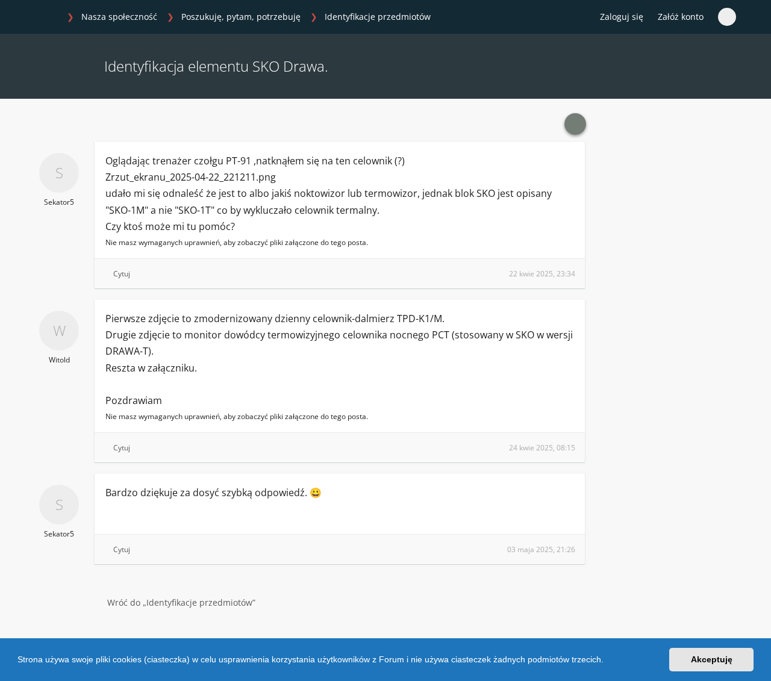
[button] (608, 661)
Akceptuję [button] (711, 659)
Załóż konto (681, 16)
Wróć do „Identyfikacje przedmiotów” (181, 602)
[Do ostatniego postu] (575, 124)
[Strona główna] (47, 17)
